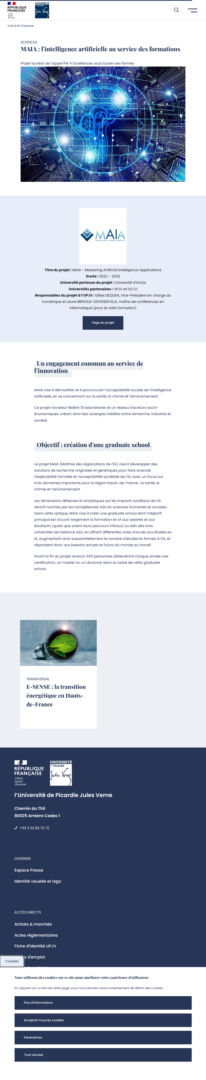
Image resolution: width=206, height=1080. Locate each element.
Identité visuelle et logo (38, 881)
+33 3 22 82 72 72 (34, 827)
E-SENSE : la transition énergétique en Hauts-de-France (56, 695)
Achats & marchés (33, 924)
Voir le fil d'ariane (20, 26)
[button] (174, 10)
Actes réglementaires (36, 935)
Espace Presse (29, 870)
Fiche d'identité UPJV (35, 946)
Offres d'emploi (30, 957)
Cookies (12, 961)
